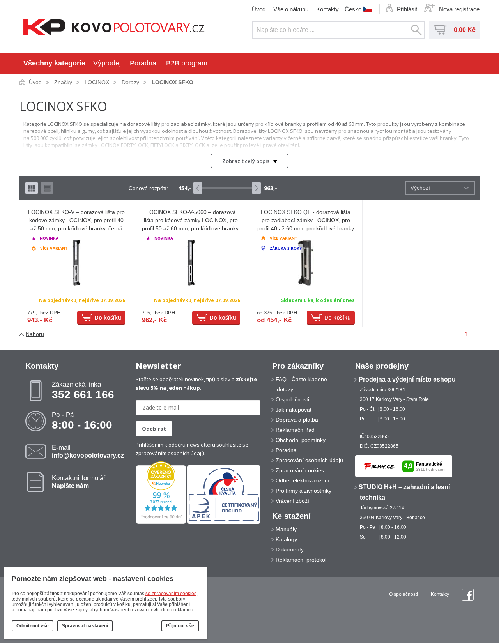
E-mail (88, 451)
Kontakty (327, 9)
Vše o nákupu (290, 9)
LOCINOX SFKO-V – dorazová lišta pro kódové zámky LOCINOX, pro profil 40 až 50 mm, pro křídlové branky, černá (76, 220)
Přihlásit (407, 9)
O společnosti (292, 399)
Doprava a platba (297, 420)
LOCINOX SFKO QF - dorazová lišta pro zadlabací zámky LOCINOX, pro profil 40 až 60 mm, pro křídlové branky (305, 220)
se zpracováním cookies (170, 593)
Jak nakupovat (293, 409)
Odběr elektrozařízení (302, 480)
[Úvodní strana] (114, 28)
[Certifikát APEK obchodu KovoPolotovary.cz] (223, 522)
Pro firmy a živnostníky (303, 491)
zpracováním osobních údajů (170, 453)
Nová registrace (459, 9)
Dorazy (130, 82)
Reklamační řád (295, 430)
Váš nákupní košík (440, 30)
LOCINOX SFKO (172, 82)
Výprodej (107, 63)
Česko (353, 9)
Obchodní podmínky (301, 440)
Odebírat (154, 428)
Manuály (286, 529)
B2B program (186, 63)
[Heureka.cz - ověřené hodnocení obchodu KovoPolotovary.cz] (161, 522)
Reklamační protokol (301, 559)
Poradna (143, 63)
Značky (63, 82)
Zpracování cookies (300, 470)
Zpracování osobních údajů (309, 460)
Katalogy (286, 539)
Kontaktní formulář (79, 481)
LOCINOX (97, 82)
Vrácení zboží (292, 501)
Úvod (258, 9)
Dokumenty (290, 549)
